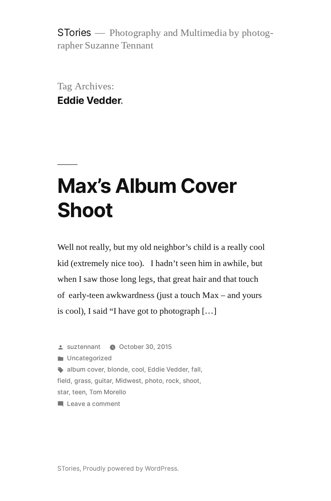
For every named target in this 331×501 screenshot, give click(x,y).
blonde (117, 369)
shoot (191, 381)
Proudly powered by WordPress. (131, 468)
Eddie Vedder (168, 369)
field (64, 381)
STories (74, 32)
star (63, 392)
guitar (103, 381)
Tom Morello (107, 392)
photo (153, 381)
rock (172, 381)
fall (196, 369)
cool (138, 369)
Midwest (128, 381)
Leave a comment (93, 404)
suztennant (84, 347)
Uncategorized (89, 358)
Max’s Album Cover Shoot (147, 197)
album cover (85, 369)
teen (79, 392)
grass (82, 381)
